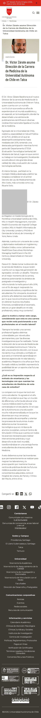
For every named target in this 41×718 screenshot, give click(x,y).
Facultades (20, 583)
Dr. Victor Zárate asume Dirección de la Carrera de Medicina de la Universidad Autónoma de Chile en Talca (20, 29)
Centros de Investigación (20, 637)
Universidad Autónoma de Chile (24, 712)
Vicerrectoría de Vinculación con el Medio (20, 579)
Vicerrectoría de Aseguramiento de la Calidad (21, 567)
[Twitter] (24, 507)
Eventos (20, 603)
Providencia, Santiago (20, 540)
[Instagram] (9, 507)
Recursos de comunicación (20, 610)
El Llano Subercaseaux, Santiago (20, 544)
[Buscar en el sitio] (33, 13)
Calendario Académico (20, 622)
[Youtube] (32, 507)
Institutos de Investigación (20, 633)
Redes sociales (20, 607)
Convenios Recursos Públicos (20, 657)
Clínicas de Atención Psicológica (20, 626)
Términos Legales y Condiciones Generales (20, 652)
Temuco (20, 551)
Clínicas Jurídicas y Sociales (20, 630)
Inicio (4, 21)
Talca (20, 547)
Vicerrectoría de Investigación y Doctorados (20, 573)
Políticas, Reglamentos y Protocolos (20, 640)
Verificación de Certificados (20, 648)
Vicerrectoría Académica (20, 563)
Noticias (12, 21)
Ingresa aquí (20, 528)
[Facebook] (16, 507)
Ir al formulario (20, 520)
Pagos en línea (20, 644)
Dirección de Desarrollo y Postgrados (20, 587)
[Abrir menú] (37, 13)
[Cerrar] (36, 3)
